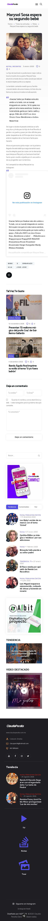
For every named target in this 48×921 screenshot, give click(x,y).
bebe (10, 263)
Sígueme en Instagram (26, 904)
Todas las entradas (23, 24)
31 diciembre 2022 (29, 517)
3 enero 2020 (28, 66)
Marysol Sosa (38, 252)
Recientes (17, 66)
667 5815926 (14, 748)
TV (31, 561)
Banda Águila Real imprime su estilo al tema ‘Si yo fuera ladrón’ (23, 368)
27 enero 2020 (32, 532)
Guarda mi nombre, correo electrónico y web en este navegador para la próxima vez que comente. (23, 403)
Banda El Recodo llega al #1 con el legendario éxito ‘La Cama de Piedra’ (30, 784)
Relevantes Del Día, (25, 659)
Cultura (11, 318)
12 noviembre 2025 (16, 324)
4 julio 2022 (26, 580)
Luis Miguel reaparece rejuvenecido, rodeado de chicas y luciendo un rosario (30, 587)
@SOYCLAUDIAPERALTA (26, 886)
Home (10, 24)
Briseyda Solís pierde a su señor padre (30, 551)
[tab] (12, 507)
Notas (35, 24)
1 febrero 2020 (32, 547)
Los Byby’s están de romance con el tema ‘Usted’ (30, 522)
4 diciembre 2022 (16, 362)
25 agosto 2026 (28, 777)
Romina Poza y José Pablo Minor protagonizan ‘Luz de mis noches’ (24, 654)
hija (10, 267)
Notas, (15, 659)
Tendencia (12, 507)
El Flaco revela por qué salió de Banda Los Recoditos (30, 569)
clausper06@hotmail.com (19, 743)
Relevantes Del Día (33, 515)
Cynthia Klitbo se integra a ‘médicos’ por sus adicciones (30, 537)
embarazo (28, 263)
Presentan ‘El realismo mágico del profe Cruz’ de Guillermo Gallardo (23, 330)
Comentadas (24, 507)
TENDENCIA (24, 561)
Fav (36, 507)
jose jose (22, 267)
